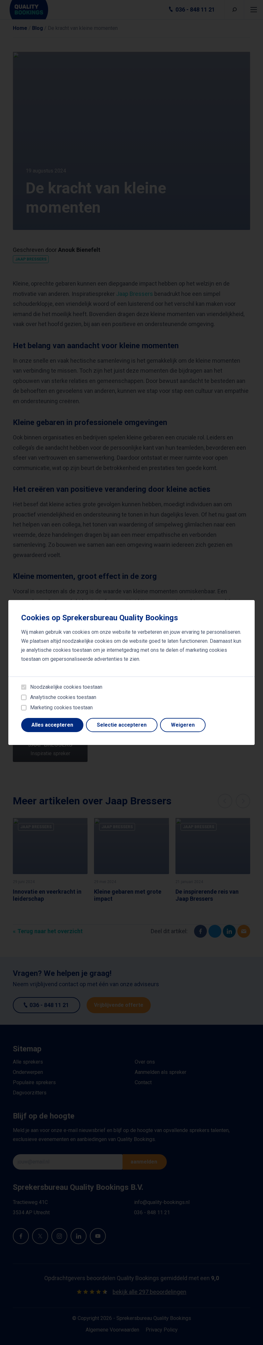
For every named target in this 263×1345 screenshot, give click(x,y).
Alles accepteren (52, 725)
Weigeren (183, 725)
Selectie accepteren (122, 725)
